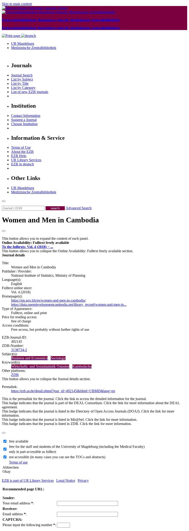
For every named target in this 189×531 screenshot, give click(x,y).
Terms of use (18, 462)
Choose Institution (24, 124)
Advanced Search (79, 208)
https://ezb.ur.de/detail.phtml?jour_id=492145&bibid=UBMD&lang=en (63, 391)
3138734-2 (19, 350)
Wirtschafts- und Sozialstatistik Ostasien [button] (40, 366)
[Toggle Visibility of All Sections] (4, 231)
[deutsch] (28, 36)
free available (18, 441)
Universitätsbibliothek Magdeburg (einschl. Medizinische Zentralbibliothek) (61, 20)
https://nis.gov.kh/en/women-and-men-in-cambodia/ (48, 300)
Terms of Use (21, 147)
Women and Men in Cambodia (50, 220)
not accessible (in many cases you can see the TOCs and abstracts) (57, 457)
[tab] (94, 243)
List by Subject (22, 79)
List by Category (23, 88)
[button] (35, 243)
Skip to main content (17, 4)
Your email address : (18, 503)
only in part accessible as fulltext (32, 452)
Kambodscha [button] (82, 366)
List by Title (20, 83)
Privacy (83, 480)
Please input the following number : (29, 525)
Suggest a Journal (24, 120)
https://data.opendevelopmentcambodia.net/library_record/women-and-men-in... (69, 304)
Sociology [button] (58, 358)
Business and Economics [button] (29, 358)
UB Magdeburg (22, 44)
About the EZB (22, 152)
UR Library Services (26, 160)
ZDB (15, 375)
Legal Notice (65, 480)
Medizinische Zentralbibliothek (33, 48)
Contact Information (25, 116)
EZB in (22, 164)
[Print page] (11, 36)
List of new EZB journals (29, 92)
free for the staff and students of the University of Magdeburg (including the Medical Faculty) (77, 447)
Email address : (15, 514)
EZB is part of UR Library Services (28, 480)
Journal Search (21, 75)
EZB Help (18, 156)
